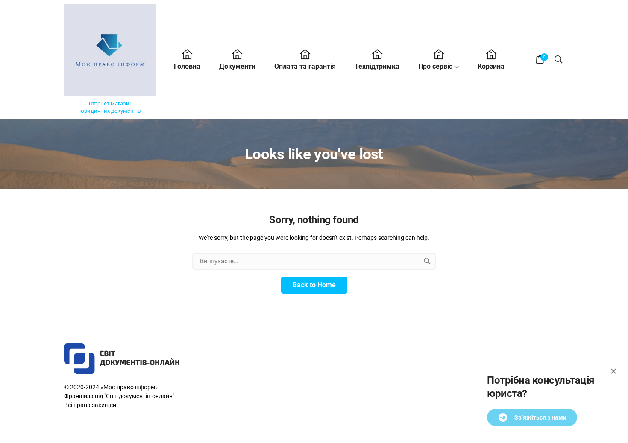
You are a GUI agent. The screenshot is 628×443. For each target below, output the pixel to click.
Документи (237, 66)
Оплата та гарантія (305, 66)
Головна (187, 66)
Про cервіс (435, 66)
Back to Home (314, 285)
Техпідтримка (377, 66)
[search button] (427, 261)
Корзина (491, 66)
